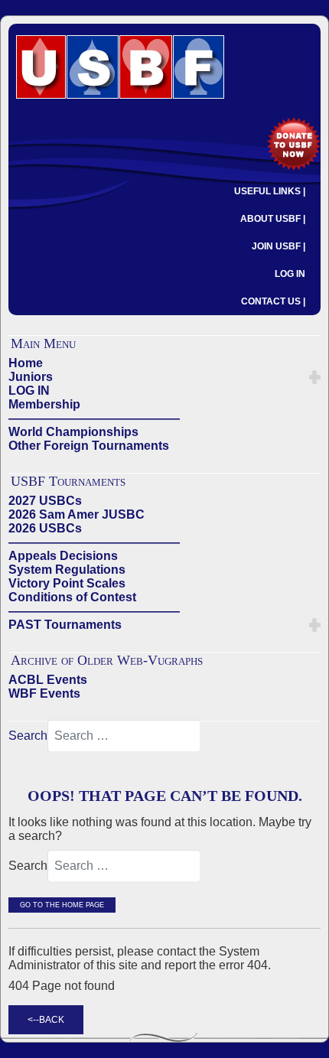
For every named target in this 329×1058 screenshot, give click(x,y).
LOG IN (290, 274)
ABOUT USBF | (272, 218)
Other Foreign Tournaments (88, 445)
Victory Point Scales (66, 583)
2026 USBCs (45, 528)
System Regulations (66, 569)
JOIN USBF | (278, 246)
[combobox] (123, 736)
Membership (44, 404)
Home (25, 362)
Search (27, 735)
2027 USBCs (45, 500)
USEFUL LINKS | (269, 191)
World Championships (73, 431)
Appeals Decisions (63, 555)
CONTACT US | (273, 301)
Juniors (30, 376)
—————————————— (94, 418)
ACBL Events (47, 679)
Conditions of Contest (72, 597)
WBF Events (44, 693)
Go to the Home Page (62, 905)
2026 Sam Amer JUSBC (76, 514)
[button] (315, 377)
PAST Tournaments (65, 624)
